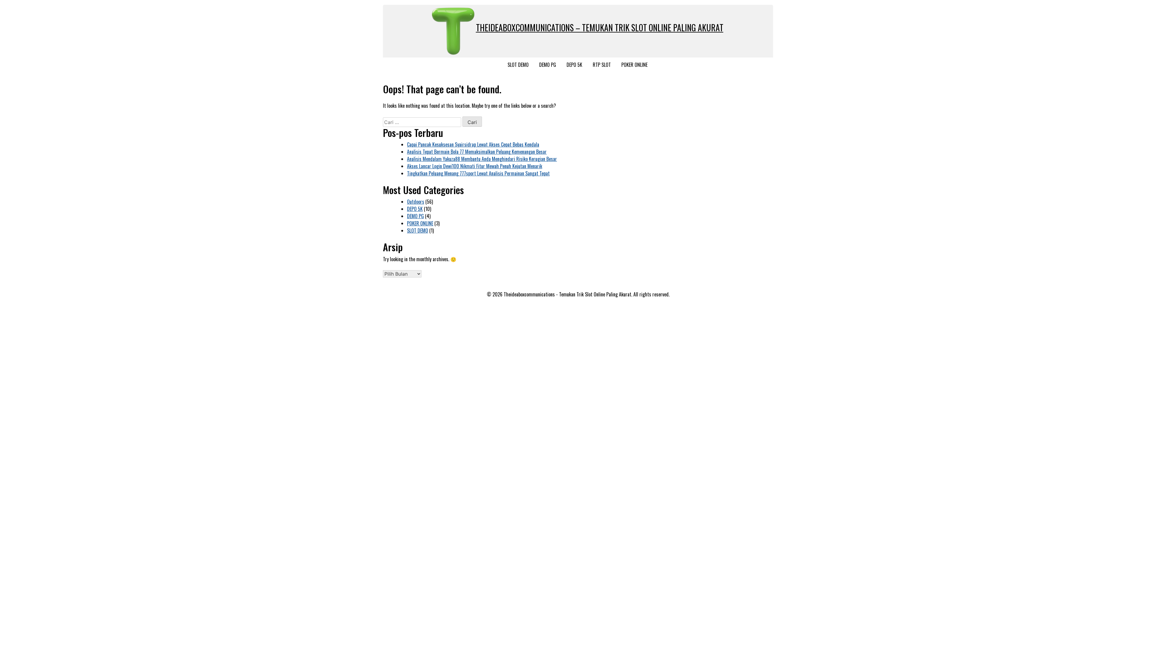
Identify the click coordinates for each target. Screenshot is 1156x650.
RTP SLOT (602, 64)
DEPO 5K (574, 64)
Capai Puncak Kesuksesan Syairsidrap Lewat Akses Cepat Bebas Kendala (473, 144)
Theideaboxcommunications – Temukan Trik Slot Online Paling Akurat (599, 27)
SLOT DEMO (518, 64)
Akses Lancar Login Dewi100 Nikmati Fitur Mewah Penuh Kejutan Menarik (474, 166)
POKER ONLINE (634, 64)
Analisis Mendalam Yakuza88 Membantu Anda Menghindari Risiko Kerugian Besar (482, 158)
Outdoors (415, 201)
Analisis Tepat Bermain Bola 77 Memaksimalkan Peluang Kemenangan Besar (477, 151)
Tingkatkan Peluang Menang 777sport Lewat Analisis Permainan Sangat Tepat (478, 173)
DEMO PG (547, 64)
